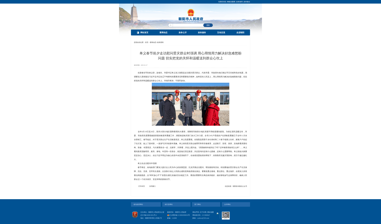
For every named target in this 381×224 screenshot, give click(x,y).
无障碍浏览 (222, 2)
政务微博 (239, 2)
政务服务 (202, 32)
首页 (146, 42)
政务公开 (183, 32)
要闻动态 (163, 32)
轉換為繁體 (231, 2)
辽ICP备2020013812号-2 (148, 215)
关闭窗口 (152, 186)
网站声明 (195, 212)
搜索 (208, 25)
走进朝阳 (240, 32)
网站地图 (210, 212)
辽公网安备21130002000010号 (179, 215)
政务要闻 (160, 42)
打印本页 (141, 186)
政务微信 (247, 2)
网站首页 (144, 32)
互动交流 (221, 32)
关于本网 (203, 212)
